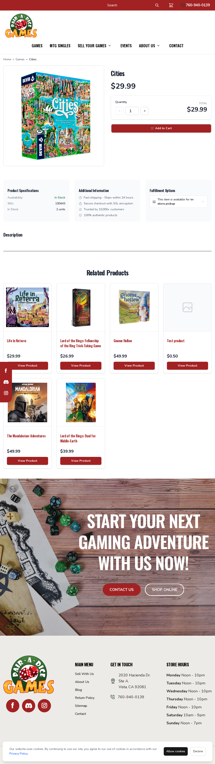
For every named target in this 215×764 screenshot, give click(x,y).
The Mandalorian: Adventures (26, 435)
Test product (175, 340)
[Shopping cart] (171, 5)
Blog (78, 690)
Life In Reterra (16, 340)
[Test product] (187, 307)
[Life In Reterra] (27, 307)
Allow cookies (175, 751)
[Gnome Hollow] (134, 307)
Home (7, 59)
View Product (27, 366)
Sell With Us (84, 674)
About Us (147, 45)
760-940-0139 (198, 5)
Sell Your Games (92, 45)
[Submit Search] (157, 5)
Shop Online (164, 589)
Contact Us (122, 589)
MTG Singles (60, 45)
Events (126, 45)
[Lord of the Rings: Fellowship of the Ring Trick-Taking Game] (81, 307)
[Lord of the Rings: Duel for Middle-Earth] (81, 402)
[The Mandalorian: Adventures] (27, 402)
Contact (176, 45)
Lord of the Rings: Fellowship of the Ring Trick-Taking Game (80, 343)
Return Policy (84, 698)
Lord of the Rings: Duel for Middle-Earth (78, 438)
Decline (198, 751)
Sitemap (81, 706)
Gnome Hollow (123, 340)
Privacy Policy (18, 754)
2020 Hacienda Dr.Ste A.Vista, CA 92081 (135, 681)
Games (37, 45)
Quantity (121, 102)
